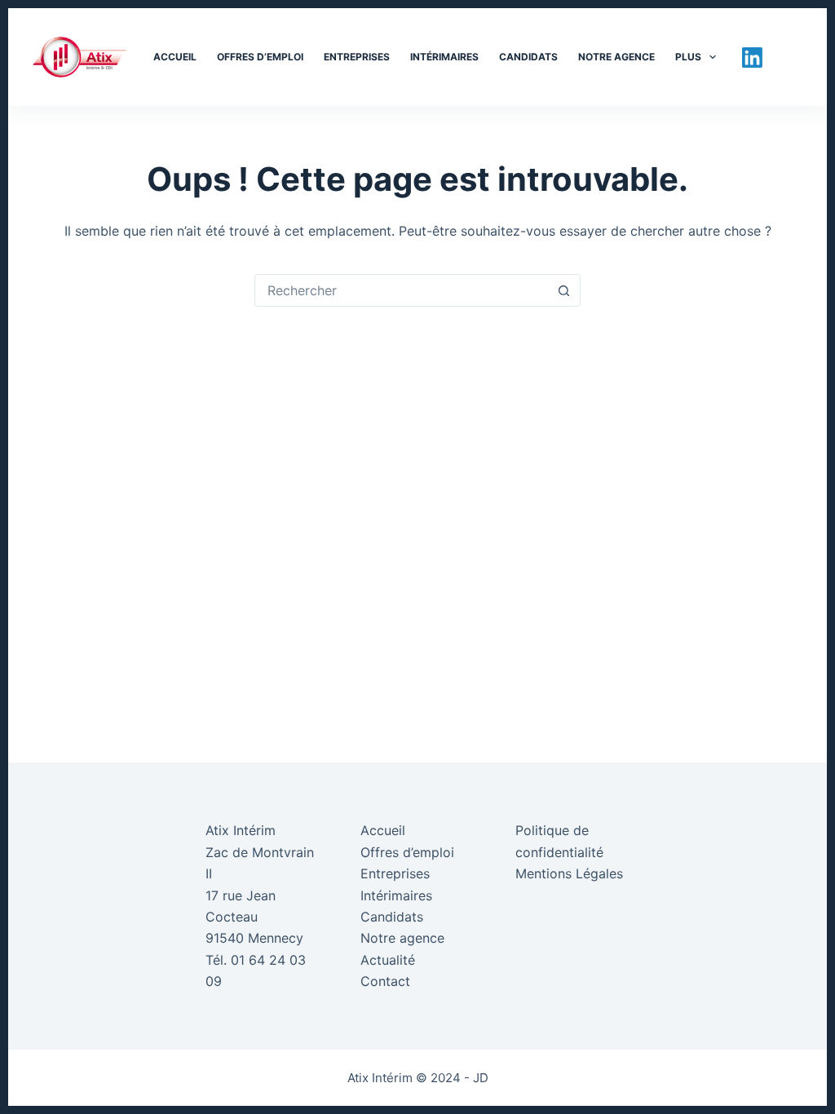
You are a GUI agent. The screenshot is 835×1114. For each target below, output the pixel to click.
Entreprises (357, 57)
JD (480, 1077)
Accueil (175, 57)
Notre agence (616, 57)
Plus (688, 57)
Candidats (528, 57)
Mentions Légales (569, 873)
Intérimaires (444, 57)
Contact (385, 981)
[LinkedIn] (752, 57)
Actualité (387, 960)
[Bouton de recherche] (563, 290)
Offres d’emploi (260, 57)
